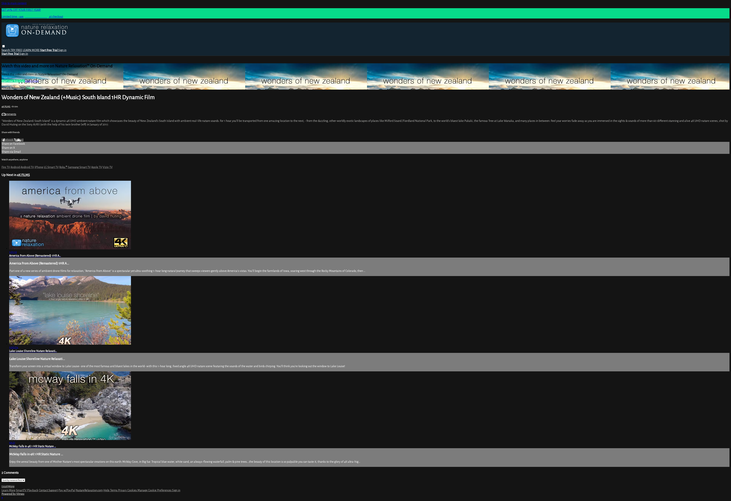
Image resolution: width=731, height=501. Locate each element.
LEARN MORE (31, 50)
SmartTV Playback (27, 490)
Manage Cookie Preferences (154, 490)
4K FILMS (6, 106)
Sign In (24, 53)
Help (106, 490)
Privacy (122, 490)
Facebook (8, 139)
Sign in (62, 50)
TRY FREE (16, 50)
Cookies (132, 490)
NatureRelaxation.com (89, 490)
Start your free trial (13, 81)
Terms (114, 490)
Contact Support (48, 490)
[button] (3, 46)
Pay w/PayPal (66, 490)
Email (19, 139)
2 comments (9, 114)
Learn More (8, 490)
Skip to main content (14, 3)
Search (6, 50)
